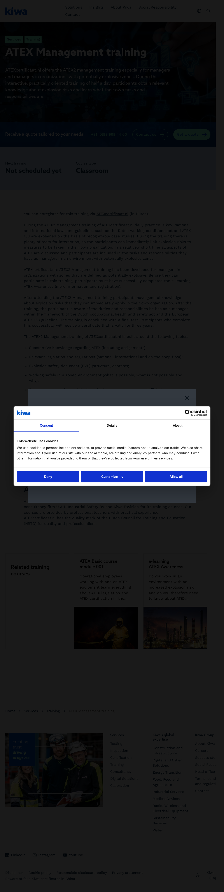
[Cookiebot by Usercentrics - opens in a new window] (188, 413)
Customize (109, 476)
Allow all (176, 476)
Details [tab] (112, 425)
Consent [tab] (46, 425)
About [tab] (177, 425)
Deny (48, 476)
